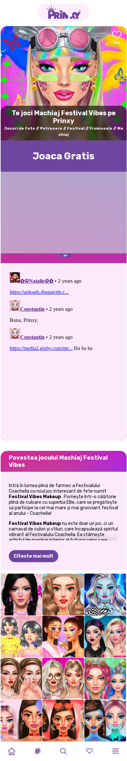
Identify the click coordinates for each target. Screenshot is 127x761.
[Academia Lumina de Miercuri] (21, 637)
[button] (37, 751)
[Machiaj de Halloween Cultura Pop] (105, 637)
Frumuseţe (101, 128)
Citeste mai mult (33, 556)
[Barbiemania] (63, 679)
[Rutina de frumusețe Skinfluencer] (21, 679)
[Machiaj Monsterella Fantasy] (105, 594)
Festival (76, 128)
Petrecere (51, 128)
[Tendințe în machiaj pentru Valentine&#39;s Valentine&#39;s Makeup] (63, 720)
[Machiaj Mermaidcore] (105, 679)
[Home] (11, 751)
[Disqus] (63, 351)
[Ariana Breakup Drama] (63, 637)
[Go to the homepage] (63, 12)
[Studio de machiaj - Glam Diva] (63, 594)
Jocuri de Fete (19, 128)
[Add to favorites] (117, 38)
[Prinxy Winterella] (105, 720)
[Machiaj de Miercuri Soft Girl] (21, 594)
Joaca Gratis (63, 156)
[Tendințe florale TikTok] (21, 720)
